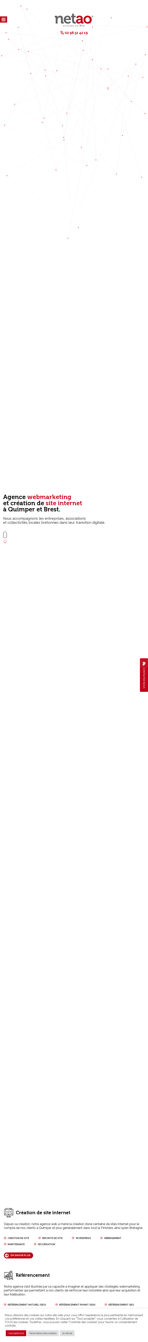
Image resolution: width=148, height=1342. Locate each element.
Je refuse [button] (67, 1333)
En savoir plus (20, 1255)
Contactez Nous (144, 678)
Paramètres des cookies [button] (42, 1333)
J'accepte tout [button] (16, 1333)
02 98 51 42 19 (76, 33)
